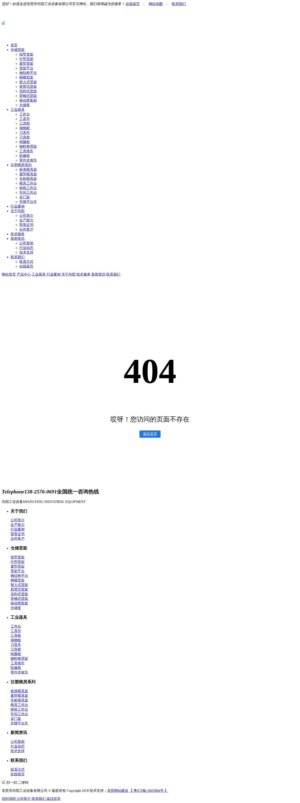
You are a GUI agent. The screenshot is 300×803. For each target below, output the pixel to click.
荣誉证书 (26, 225)
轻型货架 (26, 54)
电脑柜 (24, 142)
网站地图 (156, 4)
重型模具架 (28, 174)
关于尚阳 (18, 211)
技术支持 (26, 252)
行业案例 (18, 206)
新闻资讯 (18, 238)
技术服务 (18, 234)
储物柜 (24, 128)
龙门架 (24, 197)
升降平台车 (28, 202)
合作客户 (26, 229)
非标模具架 (28, 179)
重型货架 (26, 63)
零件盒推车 (28, 160)
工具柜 (24, 123)
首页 (14, 45)
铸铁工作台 (28, 188)
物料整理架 (28, 146)
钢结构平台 (28, 73)
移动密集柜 (28, 100)
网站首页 (9, 274)
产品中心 (24, 274)
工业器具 (18, 109)
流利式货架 (28, 91)
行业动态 (26, 248)
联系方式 (26, 261)
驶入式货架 (28, 82)
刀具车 (24, 132)
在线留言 (133, 4)
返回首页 (150, 434)
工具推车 (26, 151)
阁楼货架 (26, 77)
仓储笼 (24, 105)
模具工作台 (28, 183)
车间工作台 (28, 192)
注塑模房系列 (21, 165)
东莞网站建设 (117, 790)
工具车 (24, 119)
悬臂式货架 (28, 86)
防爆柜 (24, 156)
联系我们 (179, 4)
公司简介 (26, 215)
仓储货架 (18, 50)
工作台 (24, 114)
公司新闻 (26, 243)
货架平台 (26, 68)
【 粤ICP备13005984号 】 (148, 790)
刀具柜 (24, 137)
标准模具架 (28, 169)
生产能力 (26, 220)
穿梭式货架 (28, 96)
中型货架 (26, 59)
